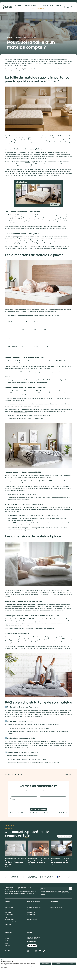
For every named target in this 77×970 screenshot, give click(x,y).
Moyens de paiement (10, 917)
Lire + (6, 866)
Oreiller (6, 936)
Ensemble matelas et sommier (57, 905)
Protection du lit (8, 948)
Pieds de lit (7, 945)
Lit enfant (29, 922)
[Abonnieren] (70, 888)
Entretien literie (55, 858)
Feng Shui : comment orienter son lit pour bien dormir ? (38, 862)
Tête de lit (7, 943)
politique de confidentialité (58, 892)
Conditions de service (49, 812)
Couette (7, 940)
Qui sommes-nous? (9, 905)
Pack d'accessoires (9, 952)
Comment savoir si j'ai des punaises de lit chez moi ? (59, 862)
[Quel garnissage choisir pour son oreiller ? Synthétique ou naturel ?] (15, 848)
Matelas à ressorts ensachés (34, 907)
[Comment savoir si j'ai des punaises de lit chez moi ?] (61, 848)
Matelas (10, 37)
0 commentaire (68, 774)
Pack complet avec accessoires (57, 909)
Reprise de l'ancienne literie (11, 922)
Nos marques (8, 909)
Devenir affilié (8, 924)
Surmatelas (7, 938)
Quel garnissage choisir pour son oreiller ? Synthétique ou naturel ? (14, 862)
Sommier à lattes (31, 914)
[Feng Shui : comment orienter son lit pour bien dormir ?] (38, 848)
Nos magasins (8, 912)
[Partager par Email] (12, 774)
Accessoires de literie (10, 858)
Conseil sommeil (32, 858)
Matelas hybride (31, 912)
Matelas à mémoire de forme (34, 905)
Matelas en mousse (32, 909)
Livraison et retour (9, 919)
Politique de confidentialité (35, 812)
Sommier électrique (32, 919)
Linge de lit (7, 950)
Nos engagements (9, 907)
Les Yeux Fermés (9, 914)
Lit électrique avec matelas (56, 907)
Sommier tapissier (31, 917)
